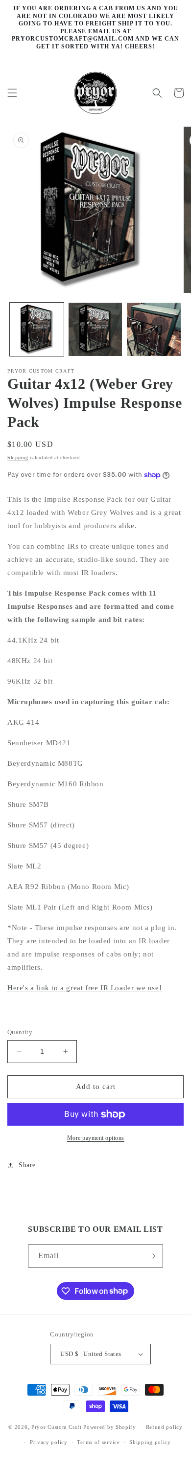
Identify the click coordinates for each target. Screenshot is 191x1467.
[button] (12, 93)
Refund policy (164, 1427)
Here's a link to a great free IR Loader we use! (84, 988)
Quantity (19, 1032)
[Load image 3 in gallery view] (154, 329)
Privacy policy (49, 1442)
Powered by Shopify (109, 1427)
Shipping (17, 457)
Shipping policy (150, 1442)
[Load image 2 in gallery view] (95, 329)
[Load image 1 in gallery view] (37, 329)
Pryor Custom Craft (56, 1427)
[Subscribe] (152, 1256)
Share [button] (27, 1165)
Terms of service (98, 1442)
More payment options (95, 1137)
